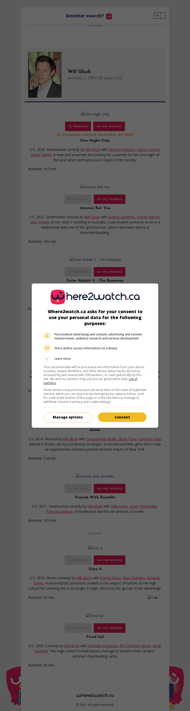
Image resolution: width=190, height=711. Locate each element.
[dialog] (95, 355)
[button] (95, 358)
